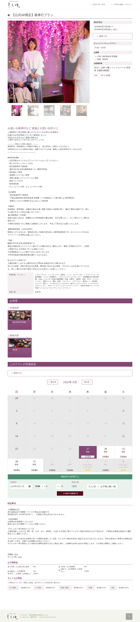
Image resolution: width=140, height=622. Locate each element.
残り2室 (88, 470)
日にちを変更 (105, 75)
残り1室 (123, 470)
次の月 (86, 382)
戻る (95, 75)
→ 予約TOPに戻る (97, 4)
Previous (10, 62)
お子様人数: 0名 (108, 486)
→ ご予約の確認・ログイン (121, 4)
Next (87, 62)
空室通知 (88, 456)
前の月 (53, 382)
